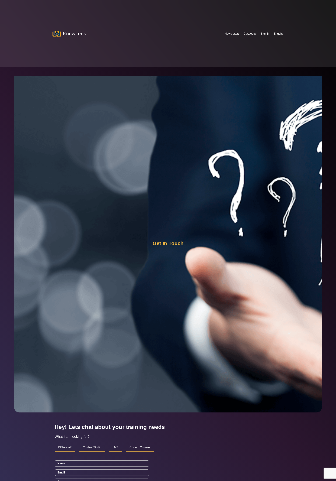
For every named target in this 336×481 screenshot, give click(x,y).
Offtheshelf (64, 447)
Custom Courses (140, 447)
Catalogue (250, 33)
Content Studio (92, 447)
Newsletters (232, 33)
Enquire (279, 33)
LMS (115, 447)
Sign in (265, 33)
